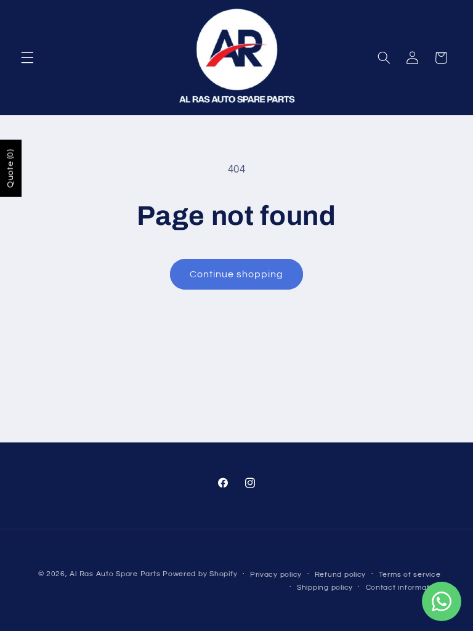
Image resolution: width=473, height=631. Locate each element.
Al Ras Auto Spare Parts (115, 574)
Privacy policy (276, 574)
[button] (27, 58)
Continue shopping (237, 274)
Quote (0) (10, 168)
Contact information (403, 587)
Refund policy (340, 574)
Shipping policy (325, 587)
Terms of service (410, 574)
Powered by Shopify (200, 574)
